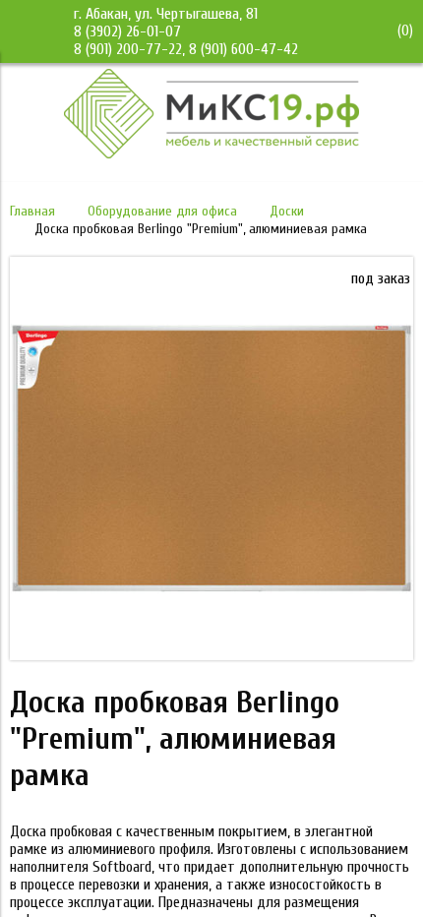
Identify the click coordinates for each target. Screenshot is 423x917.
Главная (32, 211)
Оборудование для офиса (162, 211)
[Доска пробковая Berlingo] (211, 655)
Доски (287, 211)
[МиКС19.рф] (211, 153)
